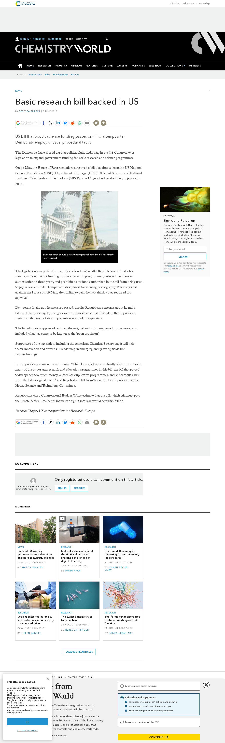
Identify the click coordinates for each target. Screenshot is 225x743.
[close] (143, 115)
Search (107, 39)
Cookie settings (27, 730)
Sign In (24, 39)
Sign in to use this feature (127, 115)
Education (188, 3)
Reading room (60, 74)
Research (66, 547)
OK (27, 721)
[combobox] (86, 39)
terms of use (173, 266)
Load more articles (79, 651)
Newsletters (35, 74)
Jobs (47, 74)
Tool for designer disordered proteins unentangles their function (122, 620)
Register (39, 39)
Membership (203, 3)
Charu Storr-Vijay (117, 568)
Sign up (183, 256)
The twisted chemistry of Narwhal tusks (76, 618)
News (18, 91)
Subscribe (55, 39)
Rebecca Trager (29, 111)
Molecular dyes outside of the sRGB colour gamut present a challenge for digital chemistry (77, 556)
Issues (60, 677)
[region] (27, 707)
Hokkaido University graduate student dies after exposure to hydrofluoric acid (35, 554)
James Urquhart (121, 633)
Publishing (175, 3)
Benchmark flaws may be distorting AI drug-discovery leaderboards (122, 554)
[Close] (48, 678)
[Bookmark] (103, 123)
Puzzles (75, 74)
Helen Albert (31, 633)
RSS (90, 677)
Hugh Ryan (73, 570)
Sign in (62, 488)
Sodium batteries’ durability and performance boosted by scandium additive (35, 620)
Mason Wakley (32, 567)
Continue (156, 737)
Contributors (76, 677)
